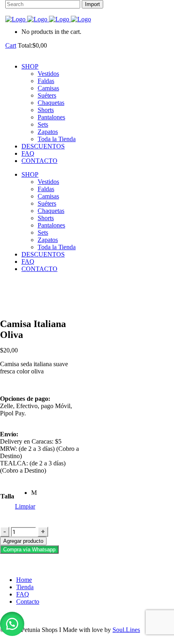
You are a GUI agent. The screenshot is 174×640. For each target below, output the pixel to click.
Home (24, 579)
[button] (29, 549)
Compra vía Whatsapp (29, 549)
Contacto (27, 601)
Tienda (25, 587)
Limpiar (25, 506)
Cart (10, 45)
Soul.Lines (126, 629)
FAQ (22, 594)
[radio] (34, 492)
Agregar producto (23, 541)
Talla (7, 496)
